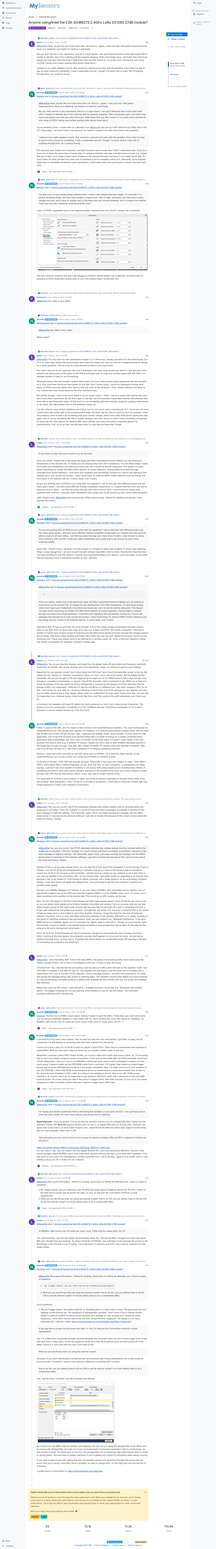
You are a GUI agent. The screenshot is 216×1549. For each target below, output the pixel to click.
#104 (146, 724)
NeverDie (44, 38)
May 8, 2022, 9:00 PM (73, 576)
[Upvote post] (137, 80)
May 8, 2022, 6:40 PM (58, 356)
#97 (147, 297)
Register (35, 1517)
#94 (147, 42)
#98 (147, 319)
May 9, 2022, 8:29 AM (59, 660)
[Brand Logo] (45, 6)
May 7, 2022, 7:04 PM (58, 42)
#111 (147, 1178)
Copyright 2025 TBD (83, 1545)
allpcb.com (95, 127)
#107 (146, 956)
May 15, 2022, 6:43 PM (74, 1265)
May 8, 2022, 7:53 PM (58, 443)
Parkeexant (41, 297)
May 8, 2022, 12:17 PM (62, 297)
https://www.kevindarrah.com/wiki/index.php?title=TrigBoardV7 (101, 1321)
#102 (146, 576)
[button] (12, 1541)
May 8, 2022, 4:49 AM (74, 184)
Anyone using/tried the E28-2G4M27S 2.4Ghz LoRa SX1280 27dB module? (90, 38)
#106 (146, 837)
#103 (146, 660)
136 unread (174, 74)
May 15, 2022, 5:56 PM (59, 1178)
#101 (146, 519)
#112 (146, 1220)
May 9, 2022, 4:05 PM (58, 803)
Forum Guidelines (102, 1545)
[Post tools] (146, 80)
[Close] (145, 1492)
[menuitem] (203, 3)
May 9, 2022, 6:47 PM (58, 956)
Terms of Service (135, 1545)
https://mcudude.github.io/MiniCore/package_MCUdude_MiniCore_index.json (73, 1147)
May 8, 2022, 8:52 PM (73, 519)
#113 (146, 1265)
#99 (147, 356)
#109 (146, 1036)
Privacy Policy (118, 1545)
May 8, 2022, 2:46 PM (73, 319)
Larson (39, 443)
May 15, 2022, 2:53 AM (74, 1101)
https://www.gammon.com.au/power (85, 1471)
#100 (146, 443)
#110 (146, 1101)
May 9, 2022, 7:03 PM (73, 1012)
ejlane (39, 42)
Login (44, 1517)
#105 (146, 803)
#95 (147, 93)
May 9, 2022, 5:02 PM (73, 837)
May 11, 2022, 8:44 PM (74, 1036)
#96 (147, 184)
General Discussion (38, 28)
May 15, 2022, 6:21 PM (59, 1220)
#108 (146, 1012)
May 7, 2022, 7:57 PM (73, 93)
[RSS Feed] (93, 28)
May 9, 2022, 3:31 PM (73, 724)
